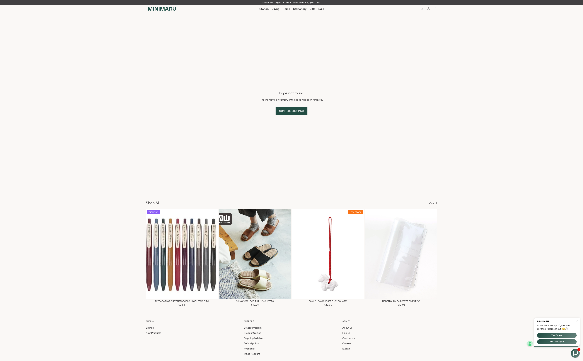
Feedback (249, 348)
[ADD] (359, 294)
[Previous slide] (150, 254)
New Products (153, 332)
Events (346, 348)
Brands (150, 327)
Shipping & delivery (254, 338)
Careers (346, 343)
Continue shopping (291, 110)
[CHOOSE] (213, 294)
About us (347, 327)
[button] (575, 353)
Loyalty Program (253, 327)
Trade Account (252, 353)
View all (433, 203)
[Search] (422, 8)
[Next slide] (213, 254)
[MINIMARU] (162, 8)
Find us (346, 332)
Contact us (348, 338)
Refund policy (251, 343)
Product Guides (252, 332)
